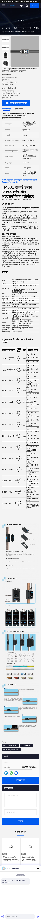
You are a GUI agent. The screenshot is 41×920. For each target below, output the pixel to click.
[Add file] (2, 916)
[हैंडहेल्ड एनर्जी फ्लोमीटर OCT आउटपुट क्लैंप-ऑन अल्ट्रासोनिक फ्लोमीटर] (30, 846)
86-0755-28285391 (32, 1)
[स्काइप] (6, 773)
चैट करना (34, 6)
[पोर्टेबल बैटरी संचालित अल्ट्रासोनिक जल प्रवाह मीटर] (11, 846)
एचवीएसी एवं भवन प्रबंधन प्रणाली (21, 28)
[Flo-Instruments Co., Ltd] (10, 5)
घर (2, 28)
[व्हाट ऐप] (11, 773)
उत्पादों (8, 28)
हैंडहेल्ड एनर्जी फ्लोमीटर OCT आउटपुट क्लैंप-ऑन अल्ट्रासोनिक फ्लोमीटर (30, 858)
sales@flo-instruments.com (13, 1)
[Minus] (38, 868)
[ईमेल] (16, 773)
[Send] (38, 916)
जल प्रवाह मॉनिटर (26, 745)
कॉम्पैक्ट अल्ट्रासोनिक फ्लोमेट (11, 749)
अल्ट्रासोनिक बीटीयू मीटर (10, 745)
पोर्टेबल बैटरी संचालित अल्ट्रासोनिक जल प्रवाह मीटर (10, 858)
